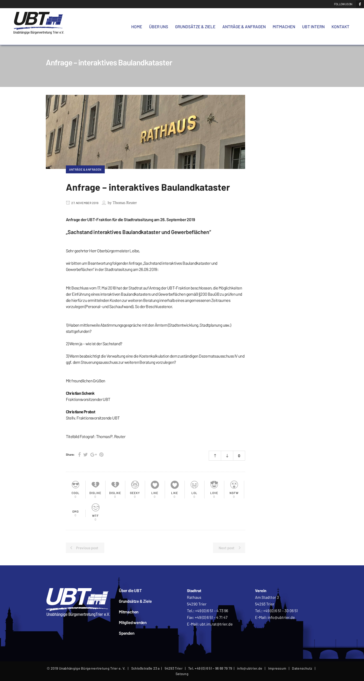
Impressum (277, 668)
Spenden (126, 632)
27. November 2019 (84, 203)
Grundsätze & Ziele (135, 601)
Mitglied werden (133, 622)
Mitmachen (128, 611)
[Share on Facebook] (79, 454)
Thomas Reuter (125, 203)
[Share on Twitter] (85, 454)
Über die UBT (130, 590)
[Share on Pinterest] (101, 454)
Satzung (182, 674)
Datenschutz (302, 668)
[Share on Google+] (93, 454)
